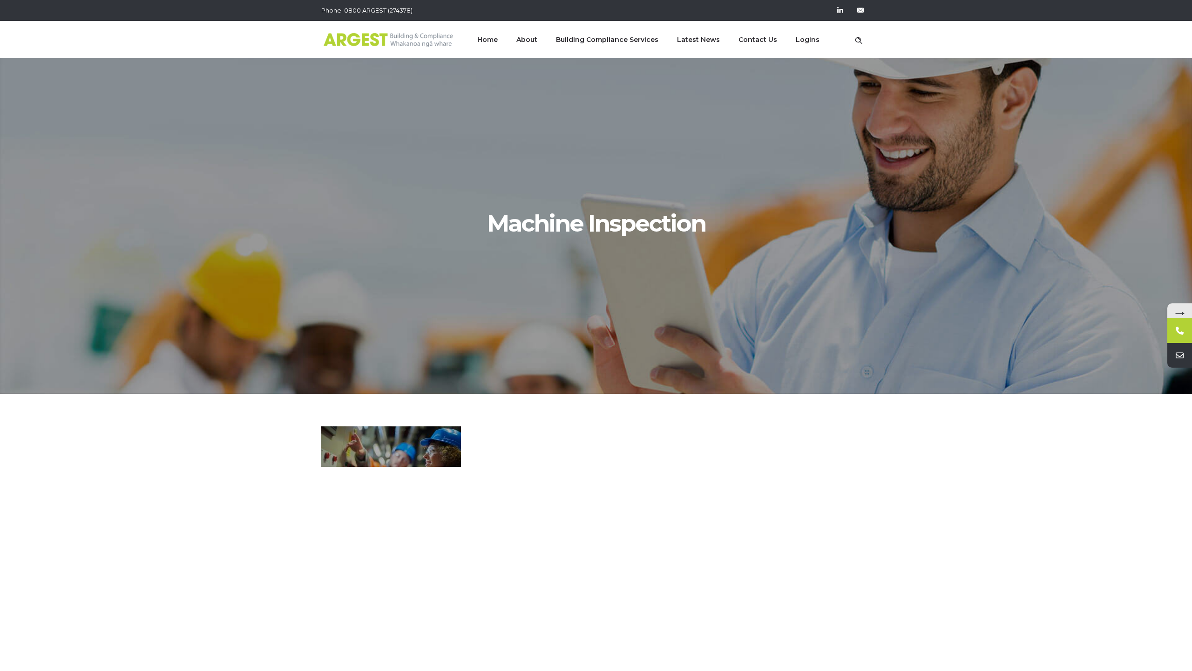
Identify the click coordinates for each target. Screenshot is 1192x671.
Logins (808, 39)
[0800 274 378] (1179, 330)
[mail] (860, 10)
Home (487, 39)
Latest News (698, 39)
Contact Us (757, 39)
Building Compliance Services (607, 39)
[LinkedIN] (840, 10)
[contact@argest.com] (1179, 355)
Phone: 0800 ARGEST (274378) (367, 10)
